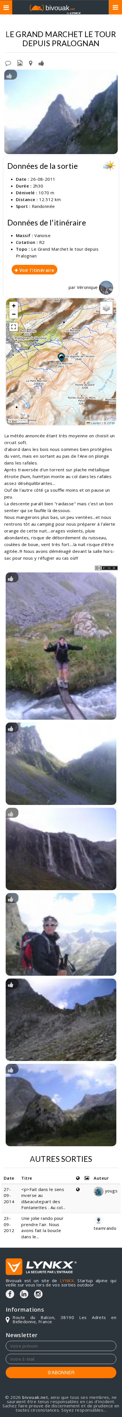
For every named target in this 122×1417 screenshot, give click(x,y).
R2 (42, 242)
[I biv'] (41, 62)
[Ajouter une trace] (31, 62)
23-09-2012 (9, 1224)
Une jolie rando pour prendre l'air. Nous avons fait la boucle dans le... (42, 1227)
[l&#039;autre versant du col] (61, 1019)
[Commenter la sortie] (8, 62)
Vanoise (42, 235)
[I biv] (9, 75)
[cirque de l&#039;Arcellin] (61, 1105)
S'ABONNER (61, 1372)
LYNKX (67, 1280)
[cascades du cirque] (61, 849)
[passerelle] (61, 646)
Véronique (88, 287)
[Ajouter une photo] (20, 62)
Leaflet (95, 423)
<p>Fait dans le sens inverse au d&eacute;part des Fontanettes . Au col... (43, 1198)
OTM (111, 423)
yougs (110, 1191)
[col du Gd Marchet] (61, 763)
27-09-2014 (9, 1195)
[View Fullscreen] (13, 327)
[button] (61, 357)
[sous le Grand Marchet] (61, 112)
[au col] (61, 934)
